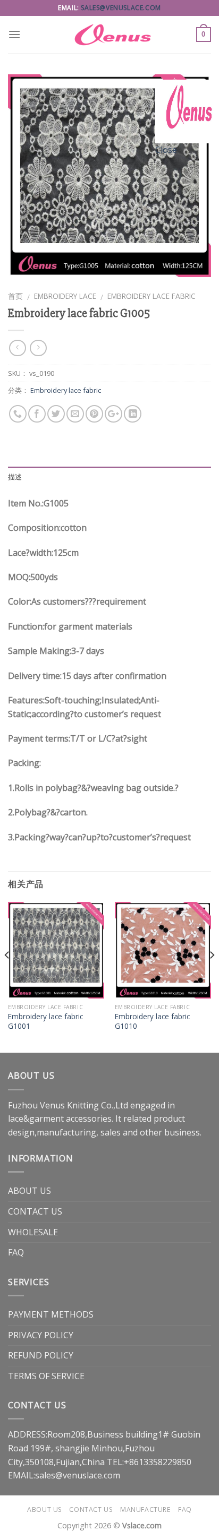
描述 (15, 477)
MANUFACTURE (145, 1509)
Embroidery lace (65, 296)
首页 (15, 296)
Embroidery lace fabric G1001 (45, 1021)
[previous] (7, 976)
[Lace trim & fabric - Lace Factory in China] (109, 34)
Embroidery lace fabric (151, 296)
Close (166, 150)
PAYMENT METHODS (51, 1314)
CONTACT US (35, 1211)
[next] (211, 976)
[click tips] (187, 110)
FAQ (16, 1252)
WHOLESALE (33, 1232)
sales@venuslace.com (121, 7)
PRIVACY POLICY (40, 1335)
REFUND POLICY (40, 1355)
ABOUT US (29, 1191)
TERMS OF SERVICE (46, 1376)
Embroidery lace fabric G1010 (152, 1021)
